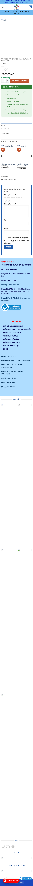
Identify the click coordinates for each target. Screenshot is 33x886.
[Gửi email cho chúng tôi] (12, 846)
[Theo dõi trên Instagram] (6, 846)
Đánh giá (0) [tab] (5, 129)
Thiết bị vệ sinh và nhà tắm (19, 59)
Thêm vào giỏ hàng (19, 81)
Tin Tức (14, 11)
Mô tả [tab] (3, 125)
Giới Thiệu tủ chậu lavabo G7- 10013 (22, 165)
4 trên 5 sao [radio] (19, 197)
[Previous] (1, 160)
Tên (5, 220)
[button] (2, 7)
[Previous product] (6, 69)
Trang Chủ (6, 11)
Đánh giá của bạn (10, 195)
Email (6, 229)
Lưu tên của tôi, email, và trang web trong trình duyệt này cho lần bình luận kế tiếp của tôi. (16, 240)
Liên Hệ (16, 14)
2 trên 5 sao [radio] (8, 197)
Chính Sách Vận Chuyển (22, 2)
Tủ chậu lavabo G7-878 (8, 164)
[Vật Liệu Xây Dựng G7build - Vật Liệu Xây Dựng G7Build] (16, 7)
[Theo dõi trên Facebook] (3, 846)
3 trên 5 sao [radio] (12, 197)
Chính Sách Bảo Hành (7, 1)
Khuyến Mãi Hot (25, 11)
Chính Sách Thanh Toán (21, 1)
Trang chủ (4, 59)
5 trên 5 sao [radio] (8, 201)
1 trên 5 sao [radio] (5, 197)
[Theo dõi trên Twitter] (9, 846)
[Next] (31, 160)
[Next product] (3, 69)
